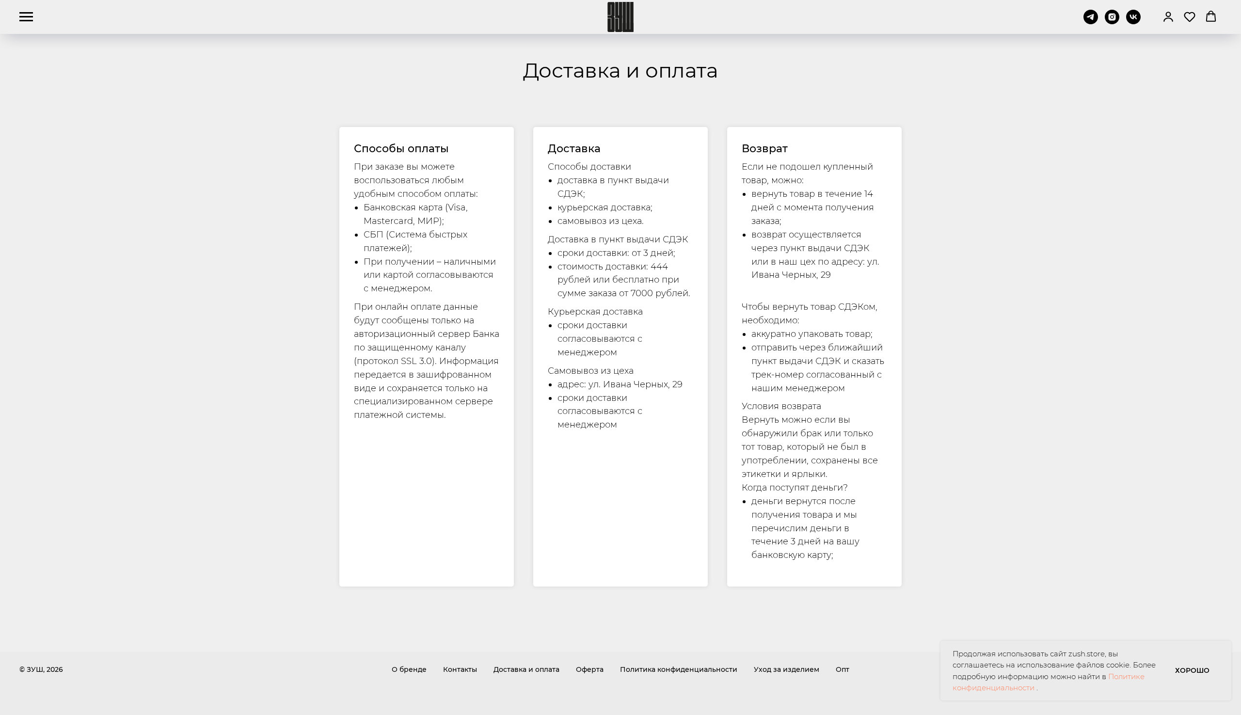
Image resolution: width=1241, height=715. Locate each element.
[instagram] (1112, 21)
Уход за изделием (786, 669)
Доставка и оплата (526, 669)
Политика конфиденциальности (678, 669)
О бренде (409, 669)
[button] (1168, 16)
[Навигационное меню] (26, 17)
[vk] (1133, 21)
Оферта (590, 669)
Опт (842, 669)
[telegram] (1090, 21)
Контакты (460, 669)
